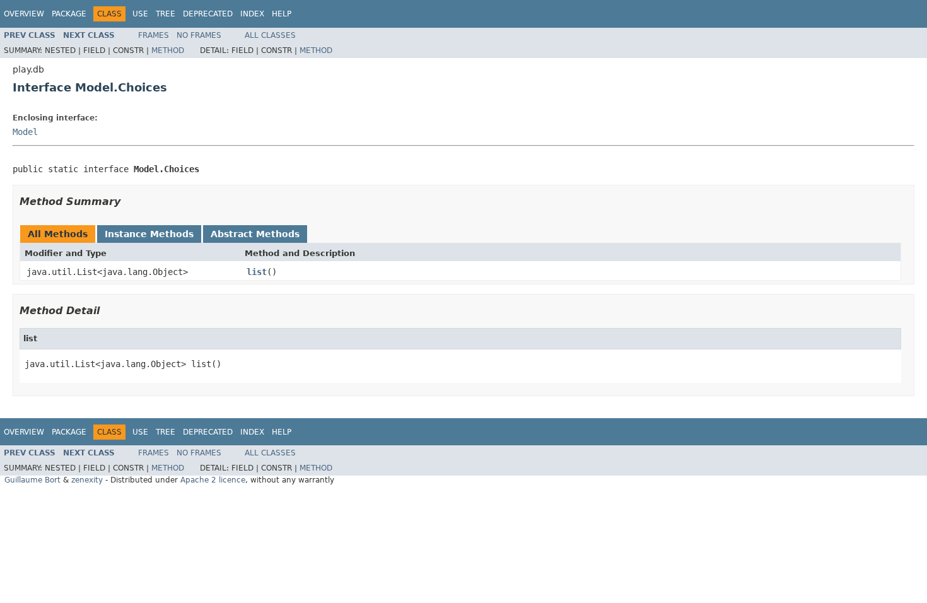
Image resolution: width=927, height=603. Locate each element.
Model (25, 132)
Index (252, 13)
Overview (24, 13)
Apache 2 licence (212, 480)
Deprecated (208, 13)
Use (140, 13)
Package (69, 13)
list (257, 272)
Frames (153, 35)
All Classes (270, 35)
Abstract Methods (255, 234)
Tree (165, 13)
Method (167, 50)
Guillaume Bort (32, 480)
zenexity (87, 480)
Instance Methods (149, 234)
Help (281, 13)
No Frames (199, 35)
